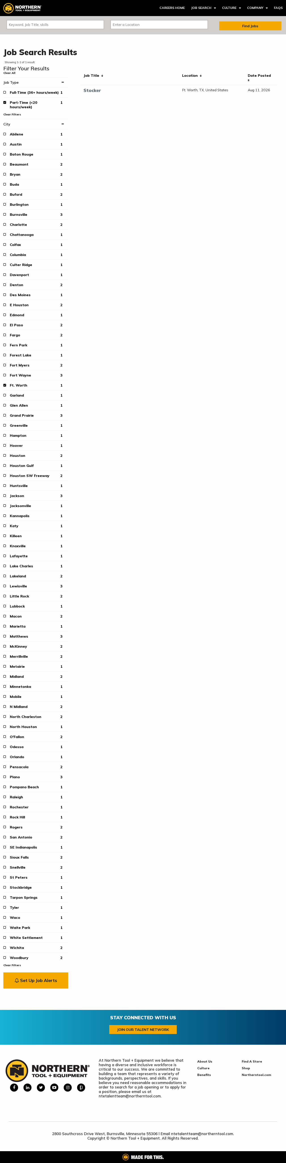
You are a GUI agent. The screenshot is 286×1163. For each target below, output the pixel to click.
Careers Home (172, 8)
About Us (204, 1061)
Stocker (92, 90)
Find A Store (252, 1061)
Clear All (9, 73)
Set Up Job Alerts (38, 980)
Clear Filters (12, 114)
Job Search (201, 8)
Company (255, 8)
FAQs (278, 8)
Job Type (11, 82)
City (6, 124)
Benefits (204, 1075)
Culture (229, 8)
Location (191, 75)
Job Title (92, 75)
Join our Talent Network (143, 1029)
